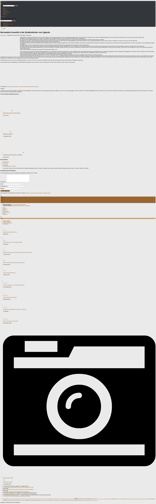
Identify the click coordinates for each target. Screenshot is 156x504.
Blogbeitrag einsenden (8, 24)
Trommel (86, 500)
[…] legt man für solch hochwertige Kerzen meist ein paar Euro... (17, 496)
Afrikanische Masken (8, 133)
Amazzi (8, 86)
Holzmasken (37, 500)
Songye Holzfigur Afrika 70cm (9, 272)
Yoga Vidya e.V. (95, 500)
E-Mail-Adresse (4, 186)
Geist (20, 500)
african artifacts (18, 498)
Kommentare (6, 161)
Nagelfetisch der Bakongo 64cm (10, 232)
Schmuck (59, 500)
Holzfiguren (27, 500)
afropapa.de (3, 1)
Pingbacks (5, 163)
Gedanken (18, 500)
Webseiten (5, 14)
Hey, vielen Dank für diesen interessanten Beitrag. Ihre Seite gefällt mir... (18, 489)
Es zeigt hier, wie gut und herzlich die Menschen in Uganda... (16, 491)
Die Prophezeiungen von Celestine (10, 321)
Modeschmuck (44, 500)
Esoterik (14, 500)
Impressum (5, 26)
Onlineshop (5, 22)
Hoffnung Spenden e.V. (15, 86)
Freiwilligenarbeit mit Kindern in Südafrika (12, 154)
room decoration (55, 500)
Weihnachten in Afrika (7, 482)
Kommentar (3, 181)
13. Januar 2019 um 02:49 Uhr (9, 166)
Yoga (92, 500)
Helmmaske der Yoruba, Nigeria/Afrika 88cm (12, 242)
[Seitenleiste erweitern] (0, 195)
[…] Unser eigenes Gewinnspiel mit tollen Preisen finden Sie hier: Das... (18, 487)
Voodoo (90, 500)
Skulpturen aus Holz (70, 500)
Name (2, 184)
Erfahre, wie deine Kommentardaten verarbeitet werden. (39, 192)
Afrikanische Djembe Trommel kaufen (11, 113)
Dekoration (124, 498)
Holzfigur (23, 500)
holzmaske (32, 500)
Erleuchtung (10, 500)
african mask (31, 498)
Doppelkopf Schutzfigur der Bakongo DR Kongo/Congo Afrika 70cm (17, 252)
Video (4, 13)
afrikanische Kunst (92, 498)
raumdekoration (49, 500)
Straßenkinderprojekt (30, 86)
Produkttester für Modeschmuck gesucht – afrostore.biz (15, 309)
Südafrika (76, 500)
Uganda (37, 86)
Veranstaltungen (6, 12)
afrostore (114, 498)
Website (2, 188)
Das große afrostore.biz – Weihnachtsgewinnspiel (13, 285)
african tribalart (48, 498)
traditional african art (81, 500)
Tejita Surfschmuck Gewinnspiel (10, 297)
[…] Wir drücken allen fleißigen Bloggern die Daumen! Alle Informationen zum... (20, 493)
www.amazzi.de (57, 55)
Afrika (4, 7)
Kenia (41, 500)
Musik (4, 10)
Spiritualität (5, 11)
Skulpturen (64, 500)
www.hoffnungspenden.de (45, 55)
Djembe (149, 498)
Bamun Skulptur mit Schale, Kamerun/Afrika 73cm (13, 262)
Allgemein (5, 8)
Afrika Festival (82, 498)
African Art (5, 498)
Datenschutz (5, 25)
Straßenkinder (23, 86)
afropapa (4, 35)
